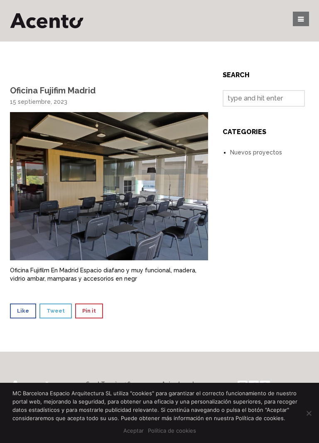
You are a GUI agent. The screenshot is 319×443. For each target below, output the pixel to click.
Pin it (89, 311)
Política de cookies (172, 430)
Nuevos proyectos (256, 152)
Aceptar (133, 430)
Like (23, 311)
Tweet (56, 311)
